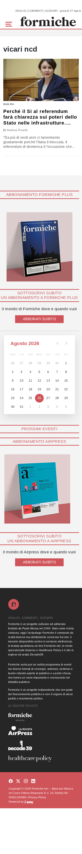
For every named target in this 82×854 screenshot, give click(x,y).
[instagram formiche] (26, 781)
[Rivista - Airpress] (41, 730)
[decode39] (41, 745)
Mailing (8, 104)
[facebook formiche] (10, 781)
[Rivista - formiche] (41, 717)
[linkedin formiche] (33, 781)
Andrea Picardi (17, 130)
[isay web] (28, 801)
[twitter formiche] (18, 781)
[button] (9, 24)
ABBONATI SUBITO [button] (39, 319)
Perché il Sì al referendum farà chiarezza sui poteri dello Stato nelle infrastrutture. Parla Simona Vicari (40, 117)
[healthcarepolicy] (41, 759)
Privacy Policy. (37, 797)
